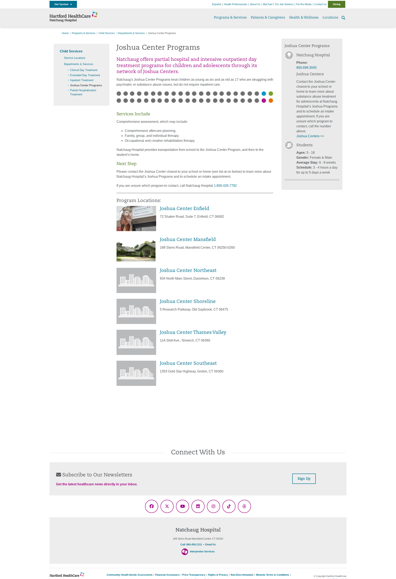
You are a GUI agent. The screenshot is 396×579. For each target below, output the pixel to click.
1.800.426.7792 (225, 185)
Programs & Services (230, 17)
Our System (62, 4)
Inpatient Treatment (81, 80)
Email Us (210, 544)
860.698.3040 (306, 67)
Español (216, 4)
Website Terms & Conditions (272, 574)
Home (65, 33)
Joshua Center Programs (86, 85)
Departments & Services (131, 33)
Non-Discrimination (242, 574)
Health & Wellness (303, 17)
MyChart (267, 4)
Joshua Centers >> (310, 136)
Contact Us (320, 4)
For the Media (304, 4)
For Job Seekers (284, 4)
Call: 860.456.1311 (191, 544)
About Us (255, 4)
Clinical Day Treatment (83, 70)
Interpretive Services (202, 551)
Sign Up (304, 479)
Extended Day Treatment (85, 75)
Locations (330, 17)
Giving (336, 4)
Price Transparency (193, 574)
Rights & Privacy (218, 574)
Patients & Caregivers (268, 17)
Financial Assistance (167, 574)
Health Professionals (235, 4)
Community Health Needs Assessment (129, 574)
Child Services (106, 33)
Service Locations (74, 57)
